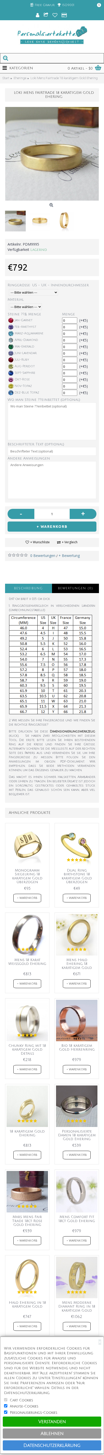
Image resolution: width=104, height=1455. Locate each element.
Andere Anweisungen (29, 458)
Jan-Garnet (24, 320)
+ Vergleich (69, 542)
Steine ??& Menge (24, 314)
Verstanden (52, 1421)
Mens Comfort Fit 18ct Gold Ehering (77, 1219)
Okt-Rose (22, 379)
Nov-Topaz (23, 386)
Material (16, 299)
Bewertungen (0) (75, 588)
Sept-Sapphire (25, 373)
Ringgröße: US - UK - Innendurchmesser (48, 285)
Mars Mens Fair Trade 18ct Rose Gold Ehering (27, 1221)
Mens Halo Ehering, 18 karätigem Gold (77, 964)
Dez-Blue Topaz (27, 392)
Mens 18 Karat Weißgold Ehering (27, 962)
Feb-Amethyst (25, 327)
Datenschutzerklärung (52, 1445)
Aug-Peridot (25, 366)
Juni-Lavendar (26, 353)
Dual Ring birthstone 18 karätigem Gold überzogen (77, 876)
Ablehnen (52, 1433)
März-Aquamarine (29, 333)
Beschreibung (28, 588)
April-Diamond (26, 340)
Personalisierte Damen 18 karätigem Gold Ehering (77, 1135)
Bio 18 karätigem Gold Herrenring (77, 1047)
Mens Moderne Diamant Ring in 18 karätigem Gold (76, 1306)
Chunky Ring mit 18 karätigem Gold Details (27, 1049)
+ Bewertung (69, 555)
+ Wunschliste (40, 542)
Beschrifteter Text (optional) (36, 444)
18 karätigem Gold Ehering (27, 1133)
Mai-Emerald (24, 346)
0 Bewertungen (42, 555)
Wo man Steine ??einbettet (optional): (44, 400)
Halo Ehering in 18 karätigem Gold (27, 1304)
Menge (68, 314)
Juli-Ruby (22, 359)
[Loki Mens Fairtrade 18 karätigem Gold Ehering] (52, 154)
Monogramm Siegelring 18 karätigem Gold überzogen (27, 876)
